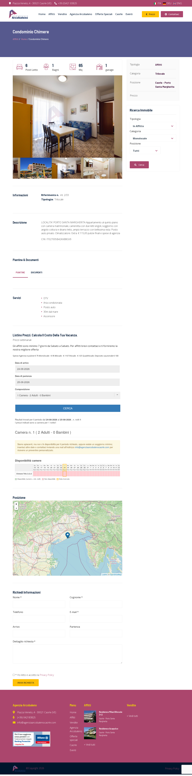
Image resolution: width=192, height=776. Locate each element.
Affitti (51, 14)
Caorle (119, 14)
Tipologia (135, 118)
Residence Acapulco (108, 728)
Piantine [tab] (20, 272)
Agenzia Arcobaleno (81, 14)
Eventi (129, 14)
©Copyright (34, 768)
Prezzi (152, 14)
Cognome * (76, 597)
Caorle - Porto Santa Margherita (107, 720)
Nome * (17, 597)
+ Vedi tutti (89, 744)
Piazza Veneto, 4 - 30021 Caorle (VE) (31, 3)
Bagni (55, 69)
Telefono (18, 612)
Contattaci (173, 14)
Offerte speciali (103, 14)
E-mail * (74, 612)
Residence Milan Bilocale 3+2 (110, 713)
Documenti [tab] (36, 272)
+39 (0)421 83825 (67, 3)
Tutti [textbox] (138, 150)
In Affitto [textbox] (138, 126)
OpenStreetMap (116, 574)
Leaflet (104, 574)
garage (109, 69)
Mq (80, 69)
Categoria (135, 131)
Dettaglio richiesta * (24, 641)
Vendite (62, 14)
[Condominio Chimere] (67, 535)
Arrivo (16, 626)
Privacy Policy (46, 675)
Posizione (135, 143)
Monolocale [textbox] (140, 138)
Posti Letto (32, 69)
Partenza (75, 626)
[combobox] (153, 125)
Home (41, 14)
